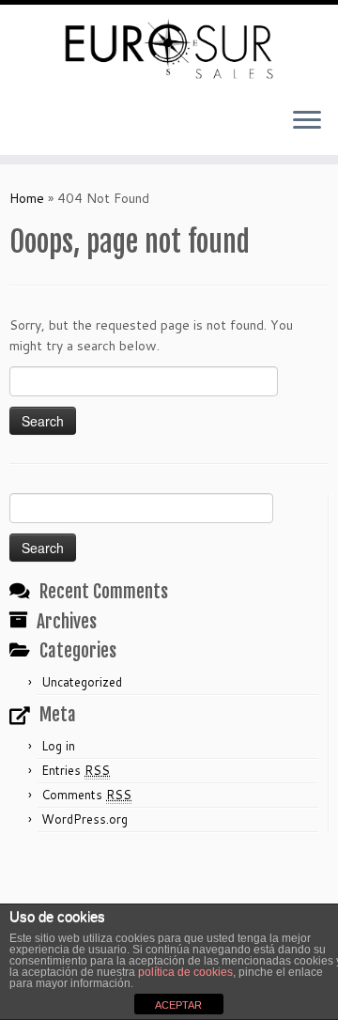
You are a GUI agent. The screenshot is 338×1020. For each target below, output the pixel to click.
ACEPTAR (178, 1005)
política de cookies (185, 972)
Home (26, 198)
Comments (86, 794)
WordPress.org (84, 819)
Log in (58, 745)
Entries (75, 770)
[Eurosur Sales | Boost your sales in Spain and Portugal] (169, 48)
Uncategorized (81, 681)
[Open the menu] (307, 121)
